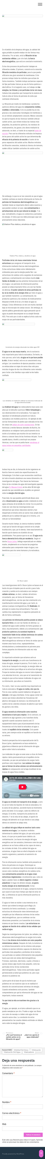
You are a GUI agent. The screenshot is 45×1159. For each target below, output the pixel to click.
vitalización (36, 1050)
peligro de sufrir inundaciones (23, 424)
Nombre (6, 1102)
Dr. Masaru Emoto (15, 487)
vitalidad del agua (21, 1050)
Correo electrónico (11, 1113)
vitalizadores (29, 1052)
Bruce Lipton (12, 541)
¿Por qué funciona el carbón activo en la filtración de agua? (14, 1036)
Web (4, 1124)
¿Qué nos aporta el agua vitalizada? (31, 1035)
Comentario (8, 1073)
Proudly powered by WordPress (13, 1154)
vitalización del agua (12, 1052)
